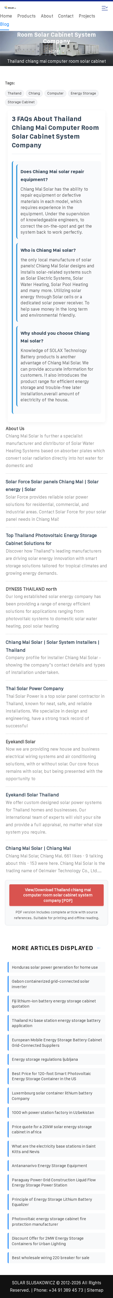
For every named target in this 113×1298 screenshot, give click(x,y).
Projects (87, 16)
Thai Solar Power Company (35, 688)
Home (6, 16)
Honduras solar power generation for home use (55, 967)
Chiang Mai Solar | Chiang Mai (38, 848)
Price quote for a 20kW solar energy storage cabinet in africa (52, 1129)
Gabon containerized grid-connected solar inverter (50, 984)
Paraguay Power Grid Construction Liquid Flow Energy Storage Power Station (54, 1182)
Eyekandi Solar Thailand (32, 794)
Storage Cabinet (21, 102)
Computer (55, 93)
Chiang (34, 93)
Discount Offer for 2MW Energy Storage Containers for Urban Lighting (48, 1241)
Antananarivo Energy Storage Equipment (49, 1165)
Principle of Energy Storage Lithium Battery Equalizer (52, 1202)
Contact (66, 16)
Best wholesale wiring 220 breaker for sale (50, 1257)
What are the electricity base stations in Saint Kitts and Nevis (54, 1149)
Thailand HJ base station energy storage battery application (56, 1023)
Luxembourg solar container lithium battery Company (52, 1096)
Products (26, 16)
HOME (55, 51)
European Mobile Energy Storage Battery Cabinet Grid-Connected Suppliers (57, 1042)
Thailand (14, 93)
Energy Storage (83, 93)
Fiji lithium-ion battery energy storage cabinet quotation (54, 1004)
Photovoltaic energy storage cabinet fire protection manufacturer (49, 1221)
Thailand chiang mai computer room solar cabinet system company (56, 65)
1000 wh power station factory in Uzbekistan (53, 1112)
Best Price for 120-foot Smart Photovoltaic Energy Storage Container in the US (51, 1076)
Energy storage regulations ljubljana (45, 1059)
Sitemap (95, 1290)
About (47, 16)
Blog (4, 24)
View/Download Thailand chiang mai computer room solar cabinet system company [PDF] (57, 895)
